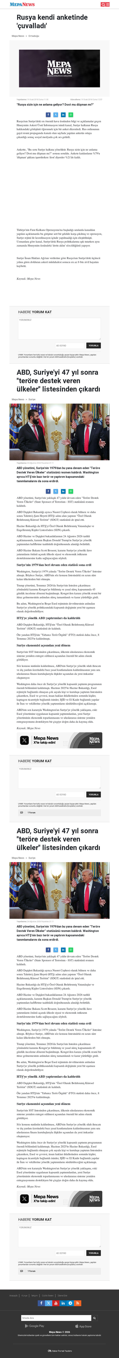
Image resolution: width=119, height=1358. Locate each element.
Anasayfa (13, 1295)
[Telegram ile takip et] (70, 1303)
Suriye (31, 399)
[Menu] (107, 4)
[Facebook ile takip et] (41, 1303)
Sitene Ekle (62, 1295)
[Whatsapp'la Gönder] (70, 114)
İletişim (34, 1295)
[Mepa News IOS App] (84, 1326)
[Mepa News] (22, 4)
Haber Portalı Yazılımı (62, 1351)
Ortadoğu (33, 36)
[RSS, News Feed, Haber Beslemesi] (77, 1303)
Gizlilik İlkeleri (48, 1295)
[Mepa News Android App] (34, 1326)
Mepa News (18, 36)
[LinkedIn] (63, 114)
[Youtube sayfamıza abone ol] (55, 1303)
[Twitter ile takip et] (48, 1303)
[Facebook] (48, 114)
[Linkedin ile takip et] (63, 1303)
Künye (24, 1295)
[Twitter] (55, 114)
